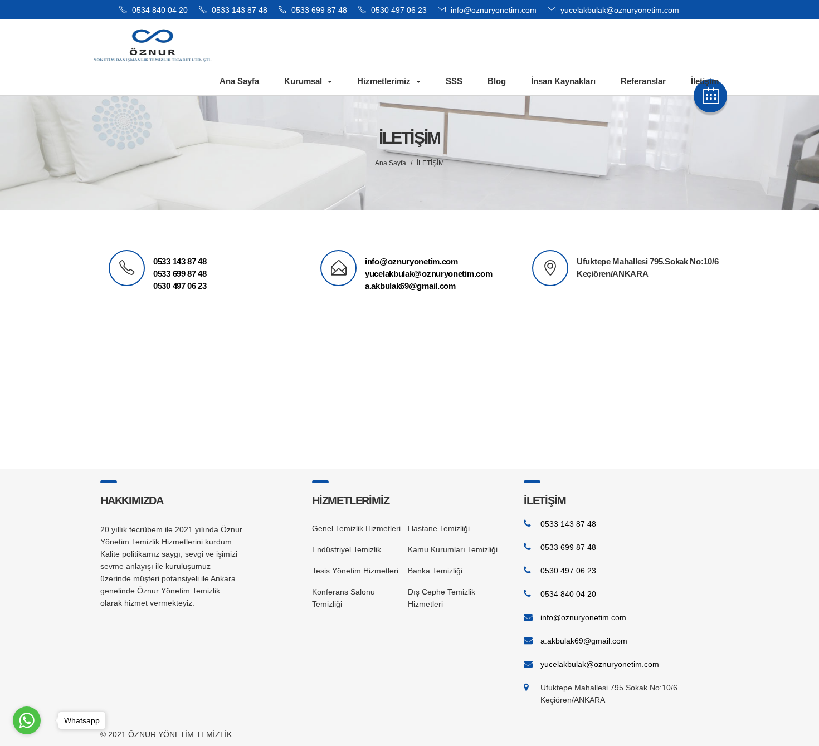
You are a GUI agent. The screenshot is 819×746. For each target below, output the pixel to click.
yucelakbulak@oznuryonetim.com (619, 10)
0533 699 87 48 (318, 10)
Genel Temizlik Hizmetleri (356, 528)
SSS (454, 81)
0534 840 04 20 (159, 10)
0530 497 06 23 (398, 10)
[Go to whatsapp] (27, 720)
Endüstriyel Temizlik (346, 549)
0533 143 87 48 (238, 10)
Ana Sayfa (239, 81)
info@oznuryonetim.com (494, 10)
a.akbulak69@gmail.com (410, 286)
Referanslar (643, 81)
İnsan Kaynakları (563, 81)
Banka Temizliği (435, 570)
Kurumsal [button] (303, 81)
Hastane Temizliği (439, 528)
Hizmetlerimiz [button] (384, 81)
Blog (497, 81)
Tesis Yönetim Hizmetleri (355, 570)
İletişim (705, 81)
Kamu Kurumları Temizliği (453, 549)
